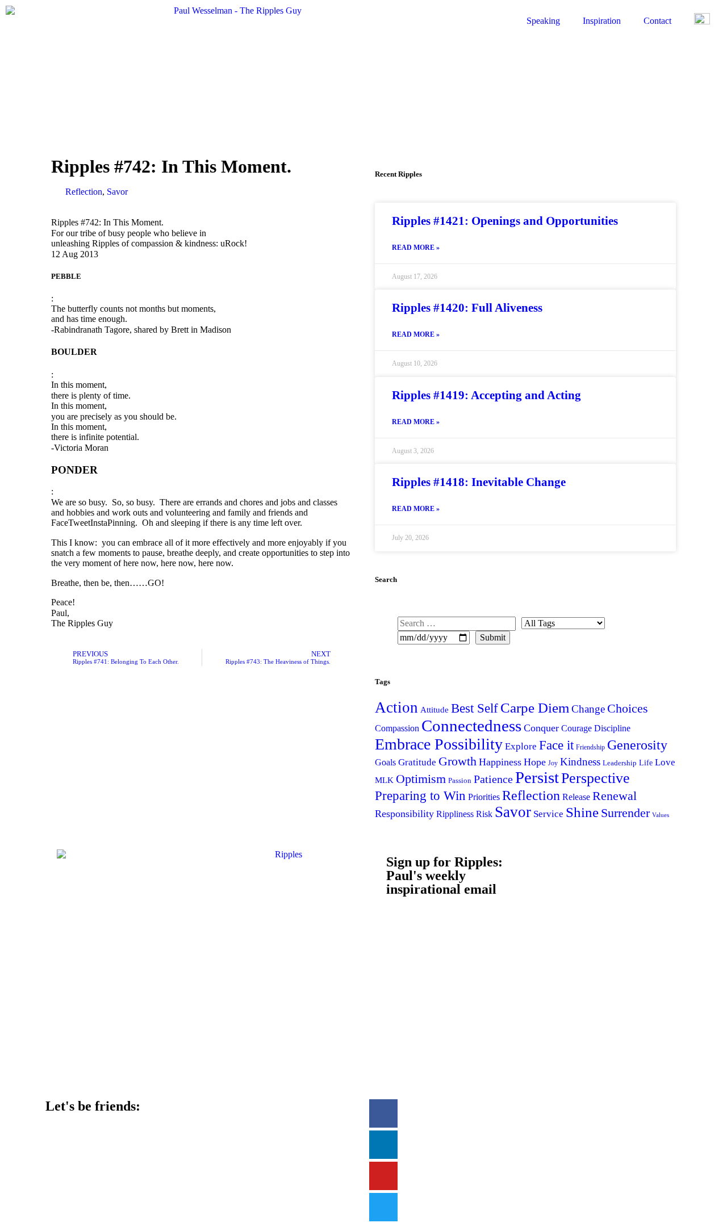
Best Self (474, 708)
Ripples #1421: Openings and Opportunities (505, 221)
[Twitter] (383, 1207)
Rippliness (455, 814)
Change (588, 709)
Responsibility (404, 813)
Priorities (484, 797)
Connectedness (471, 726)
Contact (657, 21)
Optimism (421, 779)
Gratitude (417, 762)
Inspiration (602, 21)
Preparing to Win (420, 795)
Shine (582, 812)
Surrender (625, 813)
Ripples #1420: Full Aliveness (467, 308)
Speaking (543, 21)
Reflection (83, 191)
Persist (537, 777)
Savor (117, 191)
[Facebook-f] (383, 1113)
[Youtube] (383, 1176)
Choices (627, 708)
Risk (484, 814)
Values (660, 815)
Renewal (614, 796)
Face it (556, 745)
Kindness (580, 762)
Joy (553, 763)
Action (396, 707)
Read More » (416, 248)
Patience (493, 779)
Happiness (500, 762)
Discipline (612, 728)
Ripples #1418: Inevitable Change (479, 482)
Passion (459, 780)
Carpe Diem (534, 707)
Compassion (397, 728)
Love (665, 762)
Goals (385, 762)
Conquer (541, 728)
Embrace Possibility (439, 744)
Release (576, 797)
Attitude (434, 709)
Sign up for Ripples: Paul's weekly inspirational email (444, 876)
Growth (457, 761)
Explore (521, 746)
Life (646, 762)
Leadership (620, 763)
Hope (535, 762)
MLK (384, 780)
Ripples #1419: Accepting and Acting (486, 395)
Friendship (590, 747)
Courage (576, 728)
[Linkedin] (383, 1144)
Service (548, 813)
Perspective (595, 778)
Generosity (637, 744)
